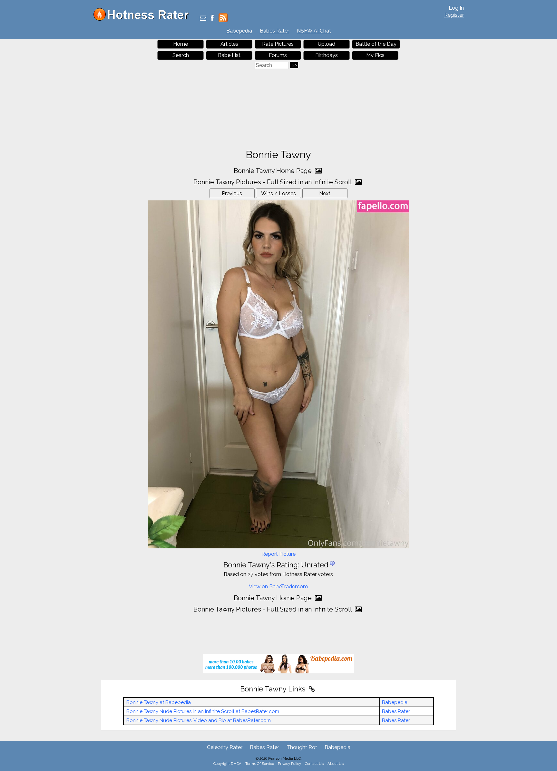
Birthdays (326, 55)
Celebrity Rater (224, 747)
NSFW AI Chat (314, 31)
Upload (326, 44)
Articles (229, 44)
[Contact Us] (203, 18)
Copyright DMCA (227, 763)
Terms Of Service (259, 763)
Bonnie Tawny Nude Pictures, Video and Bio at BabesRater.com (198, 720)
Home (180, 44)
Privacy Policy (289, 763)
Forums (278, 55)
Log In (456, 8)
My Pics (375, 55)
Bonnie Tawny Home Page (273, 171)
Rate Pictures (278, 44)
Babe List (229, 55)
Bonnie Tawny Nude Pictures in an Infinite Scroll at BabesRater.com (202, 711)
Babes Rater (274, 31)
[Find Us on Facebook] (212, 18)
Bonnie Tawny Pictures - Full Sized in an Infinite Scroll (273, 182)
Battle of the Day (376, 44)
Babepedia (239, 31)
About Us (335, 763)
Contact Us (314, 763)
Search (180, 55)
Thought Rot (302, 747)
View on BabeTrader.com (278, 586)
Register (454, 15)
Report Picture (278, 554)
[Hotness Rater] (143, 19)
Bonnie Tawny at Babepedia (158, 702)
